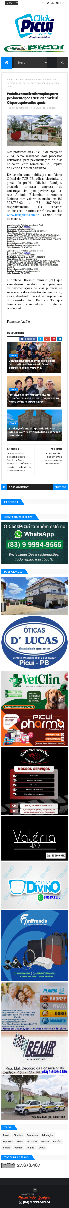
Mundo (45, 1141)
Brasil (6, 1135)
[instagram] (57, 3)
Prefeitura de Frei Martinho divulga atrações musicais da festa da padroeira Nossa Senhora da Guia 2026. (34, 398)
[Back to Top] (35, 1190)
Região (30, 1147)
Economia (32, 1135)
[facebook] (43, 3)
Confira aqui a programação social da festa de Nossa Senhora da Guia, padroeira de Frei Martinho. (32, 364)
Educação (47, 1135)
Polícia (6, 1147)
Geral (20, 1141)
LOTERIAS (32, 1141)
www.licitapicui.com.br (23, 215)
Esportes (8, 1141)
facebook (60, 487)
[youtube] (52, 3)
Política (18, 1147)
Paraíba (57, 1141)
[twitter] (48, 3)
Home (10, 79)
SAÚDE (42, 1147)
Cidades (19, 79)
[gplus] (62, 3)
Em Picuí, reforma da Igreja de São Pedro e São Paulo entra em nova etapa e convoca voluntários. (34, 432)
